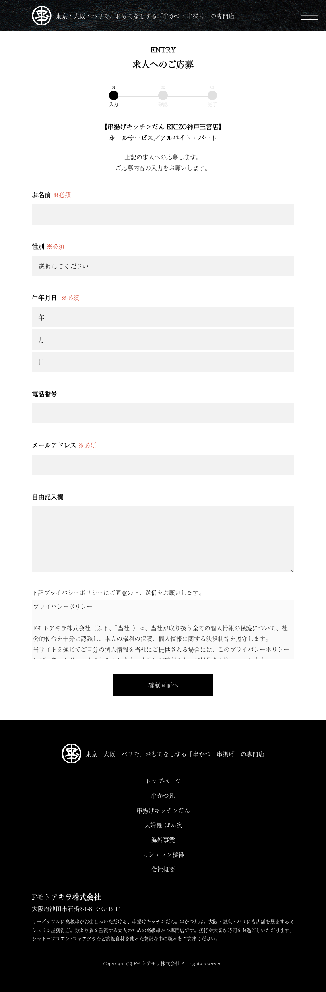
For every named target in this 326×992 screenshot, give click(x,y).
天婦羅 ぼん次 (163, 825)
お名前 (51, 194)
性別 (48, 246)
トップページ (163, 781)
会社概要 (163, 869)
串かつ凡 (163, 795)
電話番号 (44, 393)
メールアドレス (64, 445)
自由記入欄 (48, 496)
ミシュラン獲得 (163, 854)
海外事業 (163, 839)
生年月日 (55, 297)
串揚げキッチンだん (163, 810)
